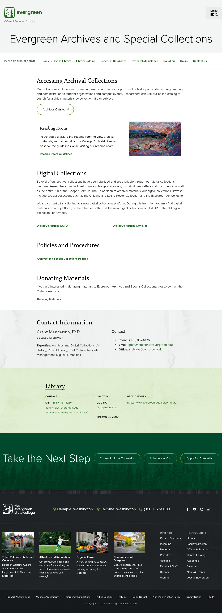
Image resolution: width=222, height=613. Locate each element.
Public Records (104, 597)
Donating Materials (49, 299)
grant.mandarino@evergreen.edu (150, 344)
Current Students (170, 538)
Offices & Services (14, 21)
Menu (213, 11)
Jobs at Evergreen (198, 578)
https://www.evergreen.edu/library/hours (151, 403)
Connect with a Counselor (117, 458)
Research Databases (113, 61)
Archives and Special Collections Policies (62, 259)
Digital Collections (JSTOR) (53, 226)
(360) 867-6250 (62, 403)
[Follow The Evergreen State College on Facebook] (187, 509)
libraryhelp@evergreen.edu (61, 408)
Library (31, 21)
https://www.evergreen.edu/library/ (66, 412)
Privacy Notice (193, 597)
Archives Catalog (54, 109)
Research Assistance (145, 61)
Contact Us (200, 61)
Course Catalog (196, 555)
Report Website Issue (18, 597)
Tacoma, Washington (118, 509)
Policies (122, 597)
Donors (164, 572)
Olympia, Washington (75, 509)
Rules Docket (140, 597)
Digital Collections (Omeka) (130, 226)
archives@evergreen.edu (146, 349)
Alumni (164, 578)
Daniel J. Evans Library (56, 61)
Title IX (210, 597)
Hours (184, 61)
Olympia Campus (107, 407)
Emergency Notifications (78, 597)
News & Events (196, 572)
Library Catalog (85, 61)
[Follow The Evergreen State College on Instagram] (201, 509)
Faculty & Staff (168, 566)
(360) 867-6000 (157, 509)
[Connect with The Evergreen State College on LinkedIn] (208, 509)
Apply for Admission (200, 458)
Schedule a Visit (160, 458)
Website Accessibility (47, 597)
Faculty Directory (197, 544)
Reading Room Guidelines (56, 154)
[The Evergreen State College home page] (23, 510)
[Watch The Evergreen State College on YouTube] (194, 509)
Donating (169, 61)
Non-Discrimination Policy (166, 597)
